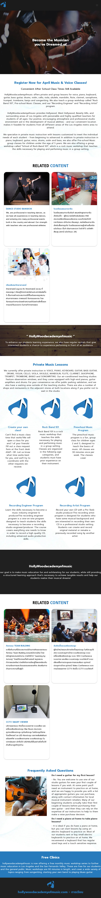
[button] (97, 5)
